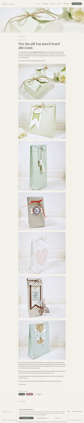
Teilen (22, 394)
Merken (30, 394)
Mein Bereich (66, 3)
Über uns (59, 3)
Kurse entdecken (76, 3)
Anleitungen (45, 3)
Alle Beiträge (22, 36)
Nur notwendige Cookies (42, 418)
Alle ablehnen (57, 418)
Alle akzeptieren (26, 418)
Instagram (39, 394)
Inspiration (52, 3)
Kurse (38, 3)
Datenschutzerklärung (42, 414)
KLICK (52, 373)
